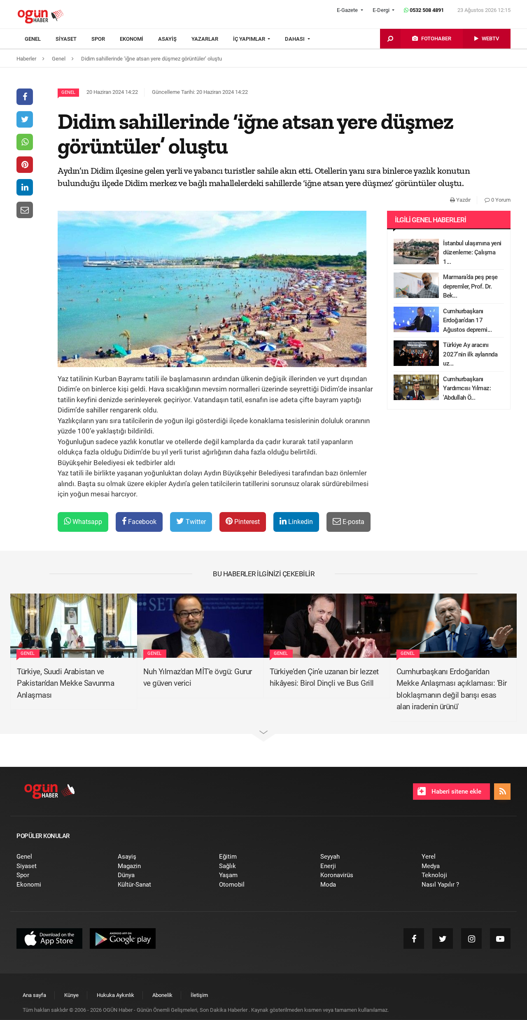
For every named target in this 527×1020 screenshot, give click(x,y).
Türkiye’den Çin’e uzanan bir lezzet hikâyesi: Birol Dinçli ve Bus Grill (324, 677)
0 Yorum (500, 200)
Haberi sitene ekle (455, 791)
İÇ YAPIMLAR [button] (249, 39)
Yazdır (463, 200)
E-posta (352, 522)
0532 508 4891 (426, 10)
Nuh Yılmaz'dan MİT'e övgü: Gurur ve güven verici (197, 677)
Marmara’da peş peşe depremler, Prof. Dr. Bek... (470, 286)
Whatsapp (86, 522)
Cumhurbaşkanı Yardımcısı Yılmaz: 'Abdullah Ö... (467, 388)
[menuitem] (40, 39)
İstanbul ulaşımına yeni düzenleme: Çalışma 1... (472, 252)
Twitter (195, 522)
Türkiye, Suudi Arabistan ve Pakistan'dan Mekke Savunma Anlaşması (65, 683)
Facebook (141, 522)
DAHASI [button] (295, 39)
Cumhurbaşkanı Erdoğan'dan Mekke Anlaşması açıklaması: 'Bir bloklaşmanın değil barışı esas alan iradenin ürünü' (451, 689)
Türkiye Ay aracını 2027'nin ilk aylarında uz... (470, 354)
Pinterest (246, 522)
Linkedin (300, 522)
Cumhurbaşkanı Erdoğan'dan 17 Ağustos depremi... (467, 320)
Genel (68, 92)
